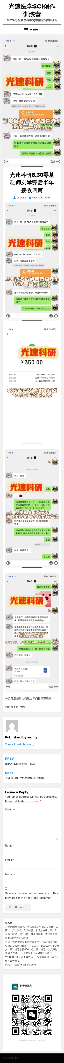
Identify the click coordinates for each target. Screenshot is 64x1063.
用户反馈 (21, 706)
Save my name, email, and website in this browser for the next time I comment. (31, 895)
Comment (12, 809)
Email (9, 859)
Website (10, 874)
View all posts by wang (19, 744)
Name (9, 845)
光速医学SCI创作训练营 (32, 10)
